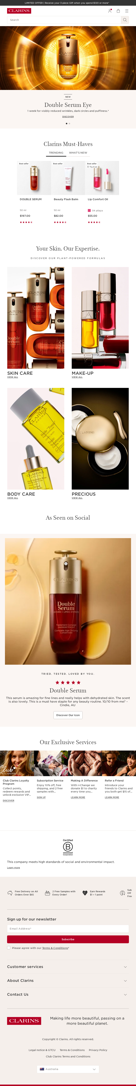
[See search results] (125, 20)
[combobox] (68, 1082)
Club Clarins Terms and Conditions (68, 1069)
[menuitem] (110, 11)
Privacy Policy (98, 1062)
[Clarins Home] (19, 11)
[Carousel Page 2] (69, 123)
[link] (35, 377)
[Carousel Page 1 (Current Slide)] (66, 123)
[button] (68, 979)
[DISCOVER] (68, 58)
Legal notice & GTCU (42, 1062)
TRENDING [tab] (56, 152)
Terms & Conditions (55, 960)
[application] (17, 778)
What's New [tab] (78, 152)
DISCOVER (68, 116)
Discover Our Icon (68, 715)
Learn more (13, 867)
